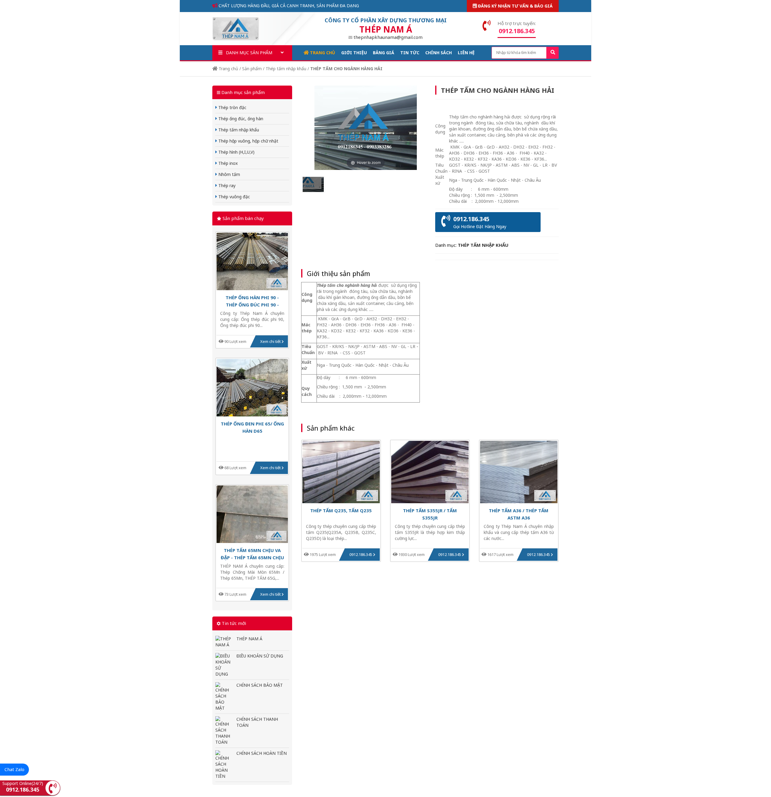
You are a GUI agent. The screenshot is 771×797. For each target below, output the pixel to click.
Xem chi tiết (271, 341)
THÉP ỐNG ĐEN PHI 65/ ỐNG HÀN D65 (252, 427)
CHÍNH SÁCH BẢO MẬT (259, 685)
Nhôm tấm (228, 174)
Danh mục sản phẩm (248, 52)
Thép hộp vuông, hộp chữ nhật (247, 141)
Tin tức (409, 52)
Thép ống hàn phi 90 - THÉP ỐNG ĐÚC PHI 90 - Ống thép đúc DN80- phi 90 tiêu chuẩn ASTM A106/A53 (252, 300)
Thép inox (227, 163)
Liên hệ (466, 52)
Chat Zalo (14, 769)
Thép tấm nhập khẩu (286, 68)
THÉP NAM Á (249, 639)
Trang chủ (322, 52)
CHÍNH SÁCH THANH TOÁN (257, 722)
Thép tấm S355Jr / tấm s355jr (430, 513)
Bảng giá (383, 52)
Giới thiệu (354, 52)
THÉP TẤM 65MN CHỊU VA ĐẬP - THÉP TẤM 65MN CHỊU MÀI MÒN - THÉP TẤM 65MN (252, 553)
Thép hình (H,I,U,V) (235, 152)
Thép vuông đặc (233, 196)
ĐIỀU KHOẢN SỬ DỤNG (259, 656)
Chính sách (438, 52)
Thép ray (226, 185)
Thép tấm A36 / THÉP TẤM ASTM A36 (518, 513)
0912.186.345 (361, 554)
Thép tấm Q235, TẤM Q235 (341, 510)
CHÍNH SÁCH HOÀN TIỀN (261, 753)
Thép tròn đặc (231, 107)
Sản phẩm (252, 68)
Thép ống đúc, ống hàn (240, 118)
